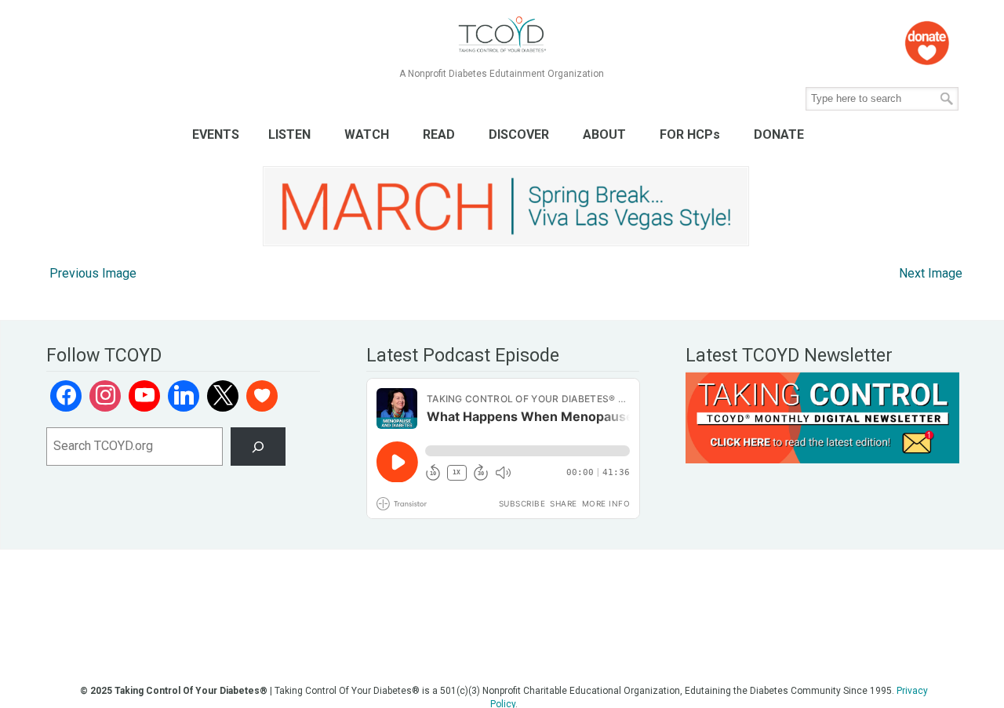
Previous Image (92, 273)
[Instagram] (105, 395)
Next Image (930, 273)
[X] (222, 395)
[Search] (258, 446)
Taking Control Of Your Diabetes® (502, 35)
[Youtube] (144, 395)
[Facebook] (65, 395)
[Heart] (262, 395)
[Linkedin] (183, 395)
